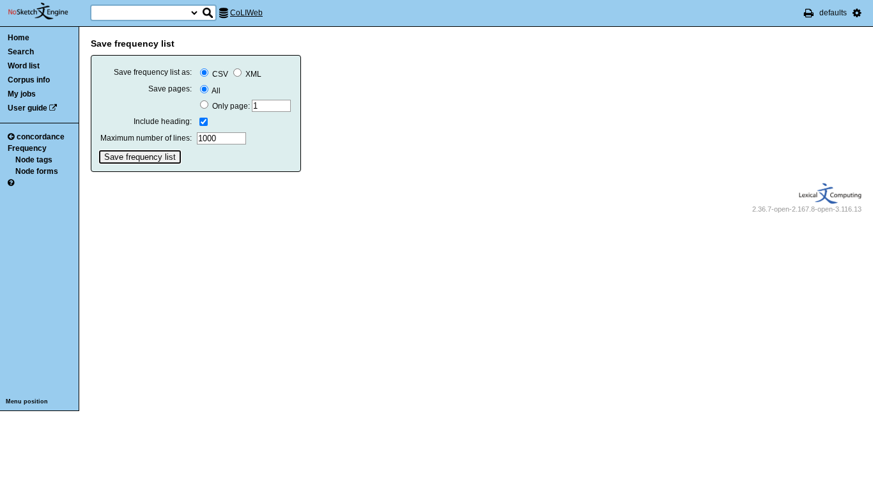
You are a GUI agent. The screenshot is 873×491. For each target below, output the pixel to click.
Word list (24, 65)
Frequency (27, 148)
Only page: (231, 106)
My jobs (22, 94)
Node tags (33, 159)
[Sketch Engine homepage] (48, 11)
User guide (27, 108)
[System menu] (857, 12)
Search (21, 51)
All (215, 90)
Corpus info (29, 79)
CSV (220, 74)
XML (252, 74)
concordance (41, 136)
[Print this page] (809, 12)
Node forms (36, 171)
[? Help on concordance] (11, 182)
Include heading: (163, 121)
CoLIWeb (246, 12)
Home (18, 37)
